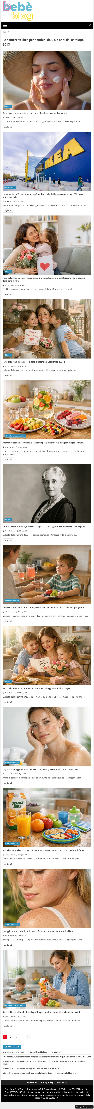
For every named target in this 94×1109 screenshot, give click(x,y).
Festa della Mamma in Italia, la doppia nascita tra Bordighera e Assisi (34, 361)
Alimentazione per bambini (15, 436)
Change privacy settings (84, 1107)
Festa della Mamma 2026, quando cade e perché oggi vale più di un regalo (36, 688)
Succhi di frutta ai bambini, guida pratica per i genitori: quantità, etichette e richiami (41, 1012)
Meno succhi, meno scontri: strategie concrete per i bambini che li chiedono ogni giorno (43, 607)
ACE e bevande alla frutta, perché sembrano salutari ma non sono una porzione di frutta (43, 850)
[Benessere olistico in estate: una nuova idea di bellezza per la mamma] (47, 80)
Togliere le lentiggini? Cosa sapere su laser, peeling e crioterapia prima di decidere (40, 769)
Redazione (32, 1082)
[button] (90, 25)
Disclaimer (62, 1082)
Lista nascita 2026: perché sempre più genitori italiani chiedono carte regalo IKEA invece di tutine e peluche (47, 1057)
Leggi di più (8, 127)
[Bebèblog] (18, 10)
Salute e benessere (12, 601)
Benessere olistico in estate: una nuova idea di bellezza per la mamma (35, 113)
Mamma (8, 106)
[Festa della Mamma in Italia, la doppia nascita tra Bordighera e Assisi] (47, 329)
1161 (29, 1037)
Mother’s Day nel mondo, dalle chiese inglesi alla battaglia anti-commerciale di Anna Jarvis (44, 526)
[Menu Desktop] (5, 25)
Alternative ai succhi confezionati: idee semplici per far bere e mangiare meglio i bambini (43, 442)
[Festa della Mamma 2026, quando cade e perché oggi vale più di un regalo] (47, 655)
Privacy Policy (47, 1082)
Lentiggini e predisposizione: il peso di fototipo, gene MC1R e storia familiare (38, 931)
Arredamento (10, 187)
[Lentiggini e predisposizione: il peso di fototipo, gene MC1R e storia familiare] (47, 898)
